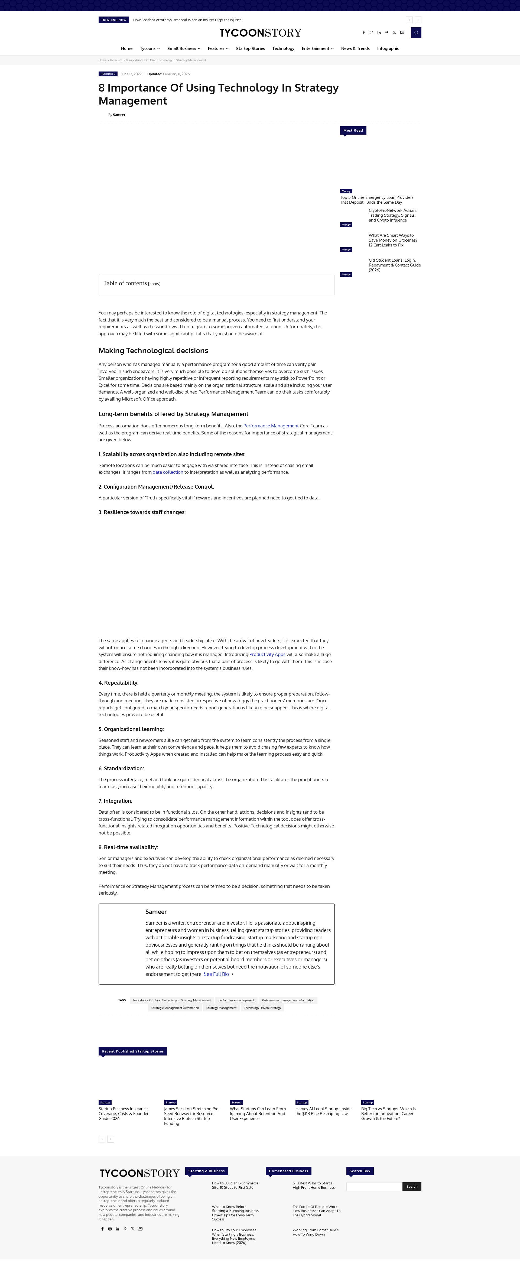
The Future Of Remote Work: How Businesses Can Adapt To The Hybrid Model (317, 1210)
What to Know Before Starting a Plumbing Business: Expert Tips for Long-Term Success (235, 1213)
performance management (236, 1000)
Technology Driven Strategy (262, 1008)
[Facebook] (364, 33)
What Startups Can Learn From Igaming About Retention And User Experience (258, 1113)
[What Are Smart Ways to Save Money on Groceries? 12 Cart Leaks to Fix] (352, 244)
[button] (416, 32)
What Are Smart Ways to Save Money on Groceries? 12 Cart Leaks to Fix (393, 240)
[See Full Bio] (232, 974)
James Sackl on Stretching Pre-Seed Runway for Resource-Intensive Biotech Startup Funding (192, 1116)
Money (346, 191)
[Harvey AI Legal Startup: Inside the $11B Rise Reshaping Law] (325, 1081)
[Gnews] (402, 33)
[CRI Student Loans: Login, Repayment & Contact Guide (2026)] (352, 268)
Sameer (119, 114)
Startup (105, 1102)
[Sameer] (103, 115)
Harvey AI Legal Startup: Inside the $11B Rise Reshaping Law (323, 1111)
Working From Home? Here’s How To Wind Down (316, 1232)
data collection (168, 472)
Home (103, 60)
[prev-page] (102, 1139)
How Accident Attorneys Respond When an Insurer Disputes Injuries (187, 20)
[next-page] (110, 1139)
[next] (418, 20)
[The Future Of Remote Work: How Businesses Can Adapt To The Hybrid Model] (277, 1215)
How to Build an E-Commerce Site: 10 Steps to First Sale (235, 1185)
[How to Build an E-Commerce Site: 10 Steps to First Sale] (196, 1191)
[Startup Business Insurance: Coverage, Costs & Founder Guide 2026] (129, 1081)
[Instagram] (371, 33)
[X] (394, 33)
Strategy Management (221, 1008)
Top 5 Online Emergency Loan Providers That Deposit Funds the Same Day (377, 200)
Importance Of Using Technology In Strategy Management (172, 1000)
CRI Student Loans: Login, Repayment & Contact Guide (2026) (395, 265)
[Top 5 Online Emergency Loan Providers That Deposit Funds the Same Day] (380, 164)
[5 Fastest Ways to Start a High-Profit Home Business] (277, 1191)
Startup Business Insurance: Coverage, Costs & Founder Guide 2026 (124, 1113)
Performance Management (271, 425)
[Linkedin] (379, 33)
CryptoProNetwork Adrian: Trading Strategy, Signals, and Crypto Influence (393, 215)
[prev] (409, 20)
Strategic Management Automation (175, 1008)
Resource (116, 60)
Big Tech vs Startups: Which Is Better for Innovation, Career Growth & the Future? (388, 1113)
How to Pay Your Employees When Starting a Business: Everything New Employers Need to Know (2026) (234, 1236)
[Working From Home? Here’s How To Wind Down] (277, 1238)
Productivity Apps (267, 654)
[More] (425, 114)
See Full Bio (216, 974)
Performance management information (288, 1000)
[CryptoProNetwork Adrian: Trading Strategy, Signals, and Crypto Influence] (352, 219)
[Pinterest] (387, 33)
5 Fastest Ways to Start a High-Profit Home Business (314, 1185)
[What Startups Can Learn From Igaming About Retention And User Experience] (260, 1081)
